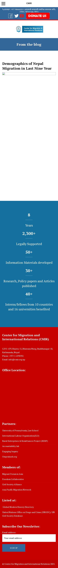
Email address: (9, 532)
